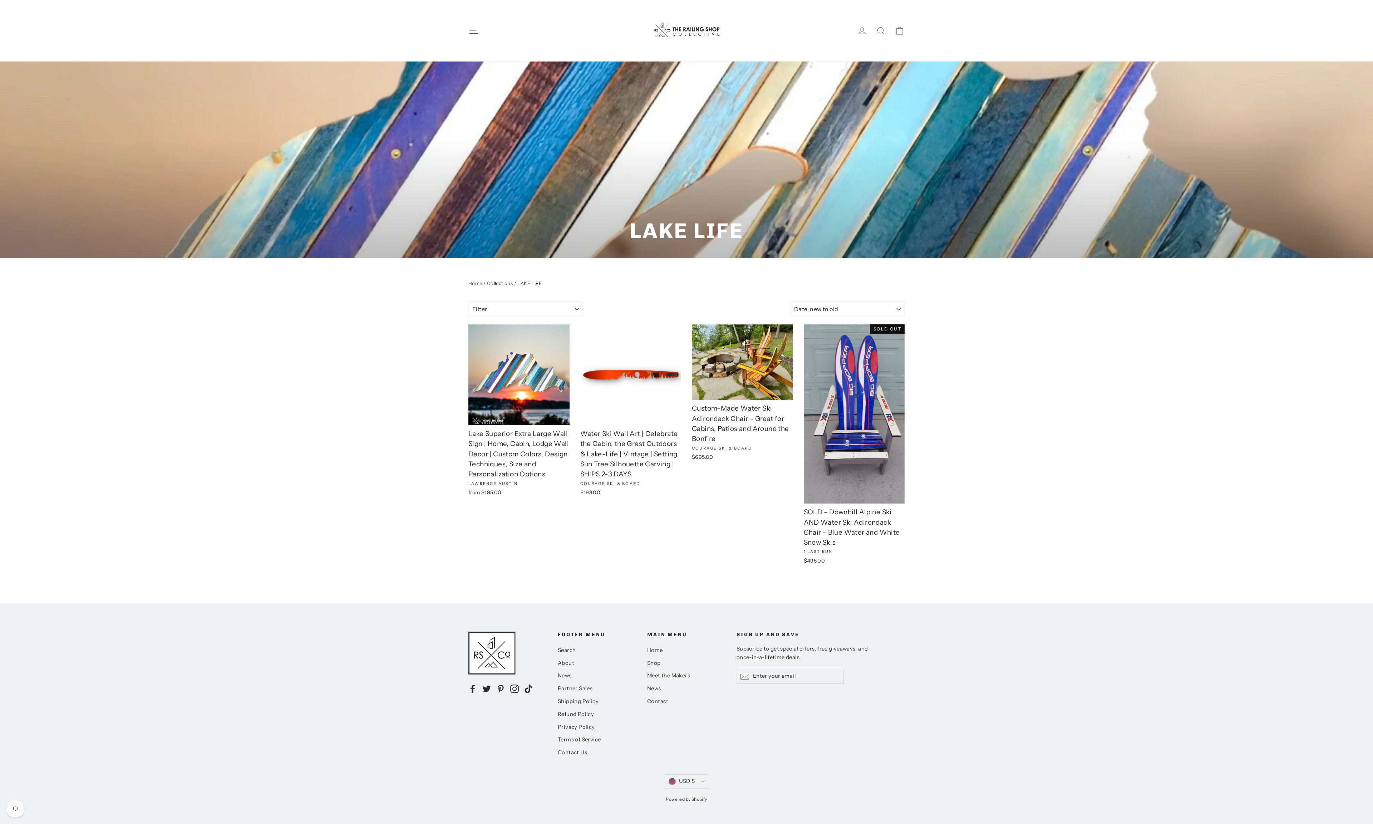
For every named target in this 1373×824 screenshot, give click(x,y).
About (566, 663)
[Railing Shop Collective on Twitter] (486, 688)
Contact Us (572, 752)
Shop (654, 663)
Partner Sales (575, 688)
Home (475, 283)
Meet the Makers (668, 675)
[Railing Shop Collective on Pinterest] (500, 688)
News (565, 675)
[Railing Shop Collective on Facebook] (472, 688)
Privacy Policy (576, 727)
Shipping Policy (578, 701)
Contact (658, 701)
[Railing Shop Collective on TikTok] (528, 688)
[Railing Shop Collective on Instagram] (514, 688)
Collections (500, 283)
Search (567, 650)
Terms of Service (579, 739)
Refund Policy (576, 714)
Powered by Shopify (686, 799)
